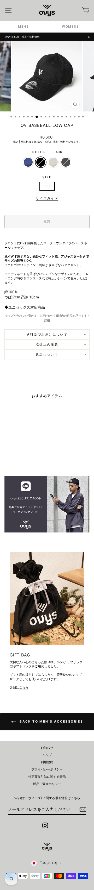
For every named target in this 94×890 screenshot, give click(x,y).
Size (47, 177)
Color (47, 152)
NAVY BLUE (28, 162)
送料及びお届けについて (47, 334)
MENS (23, 26)
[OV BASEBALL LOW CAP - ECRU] (24, 458)
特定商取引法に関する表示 (47, 777)
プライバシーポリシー (47, 769)
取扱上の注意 (47, 344)
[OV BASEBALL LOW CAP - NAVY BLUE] (12, 458)
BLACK (41, 162)
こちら (23, 687)
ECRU (53, 162)
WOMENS (70, 26)
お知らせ (47, 748)
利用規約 (47, 762)
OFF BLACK (66, 162)
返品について (47, 354)
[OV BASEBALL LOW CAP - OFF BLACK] (30, 458)
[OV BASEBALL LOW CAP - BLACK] (18, 458)
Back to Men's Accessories (50, 721)
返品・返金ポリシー (47, 784)
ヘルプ (47, 755)
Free (47, 186)
